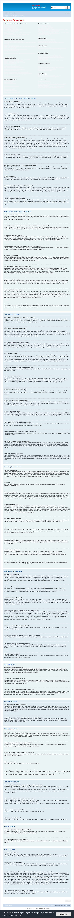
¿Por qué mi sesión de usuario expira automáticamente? (16, 34)
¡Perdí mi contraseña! (8, 33)
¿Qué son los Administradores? (44, 25)
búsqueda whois (58, 874)
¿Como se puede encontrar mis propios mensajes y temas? (51, 60)
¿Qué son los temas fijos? (9, 89)
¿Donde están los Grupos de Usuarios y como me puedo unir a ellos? (53, 29)
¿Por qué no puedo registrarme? (11, 28)
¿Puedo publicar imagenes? (10, 85)
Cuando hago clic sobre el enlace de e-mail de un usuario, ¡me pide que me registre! (19, 54)
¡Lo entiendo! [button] (64, 914)
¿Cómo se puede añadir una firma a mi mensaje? (14, 62)
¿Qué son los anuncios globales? (11, 86)
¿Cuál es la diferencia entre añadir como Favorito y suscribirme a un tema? (53, 65)
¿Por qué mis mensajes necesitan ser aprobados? (15, 74)
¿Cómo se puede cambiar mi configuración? (13, 41)
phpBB (37, 260)
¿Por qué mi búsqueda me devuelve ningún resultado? (49, 56)
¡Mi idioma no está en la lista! (10, 47)
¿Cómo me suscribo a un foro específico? (47, 69)
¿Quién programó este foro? (44, 81)
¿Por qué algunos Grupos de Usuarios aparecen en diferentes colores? (53, 32)
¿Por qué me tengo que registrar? (11, 25)
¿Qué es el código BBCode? (10, 80)
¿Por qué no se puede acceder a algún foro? (13, 67)
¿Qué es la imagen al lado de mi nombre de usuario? (15, 49)
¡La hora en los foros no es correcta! (12, 45)
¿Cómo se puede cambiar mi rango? (12, 52)
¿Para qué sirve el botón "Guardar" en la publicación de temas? (18, 73)
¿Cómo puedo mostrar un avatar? (11, 50)
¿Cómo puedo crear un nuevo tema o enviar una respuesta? (17, 59)
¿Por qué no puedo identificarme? (11, 30)
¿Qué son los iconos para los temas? (12, 92)
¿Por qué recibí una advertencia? (11, 70)
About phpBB (54, 856)
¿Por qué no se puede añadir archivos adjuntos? (14, 69)
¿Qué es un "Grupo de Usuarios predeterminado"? (49, 33)
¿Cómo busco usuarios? (43, 58)
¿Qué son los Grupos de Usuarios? (45, 28)
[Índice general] (17, 6)
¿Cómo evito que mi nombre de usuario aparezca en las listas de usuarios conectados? (20, 43)
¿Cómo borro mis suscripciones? (45, 70)
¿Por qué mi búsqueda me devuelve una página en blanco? (51, 57)
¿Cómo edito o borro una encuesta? (12, 66)
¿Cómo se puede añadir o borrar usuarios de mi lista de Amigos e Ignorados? (52, 49)
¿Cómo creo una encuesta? (10, 63)
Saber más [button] (17, 915)
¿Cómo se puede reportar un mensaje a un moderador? (16, 72)
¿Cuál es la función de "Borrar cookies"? (13, 36)
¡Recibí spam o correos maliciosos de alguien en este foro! (50, 42)
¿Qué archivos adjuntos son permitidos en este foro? (49, 75)
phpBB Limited (62, 854)
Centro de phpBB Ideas (9, 865)
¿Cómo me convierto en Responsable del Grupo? (48, 30)
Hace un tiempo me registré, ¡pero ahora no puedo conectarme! (18, 32)
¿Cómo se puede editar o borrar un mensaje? (14, 60)
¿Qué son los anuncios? (9, 87)
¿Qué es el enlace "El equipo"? (44, 34)
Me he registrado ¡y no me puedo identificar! (13, 29)
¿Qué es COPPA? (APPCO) (10, 26)
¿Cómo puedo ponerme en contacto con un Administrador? (50, 86)
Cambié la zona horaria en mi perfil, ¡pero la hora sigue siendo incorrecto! (20, 46)
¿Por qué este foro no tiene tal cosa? (46, 82)
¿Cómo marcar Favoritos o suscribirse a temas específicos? (51, 67)
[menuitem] (15, 13)
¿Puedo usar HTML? (8, 82)
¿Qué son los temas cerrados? (11, 90)
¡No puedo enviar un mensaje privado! (46, 39)
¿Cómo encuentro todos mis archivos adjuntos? (48, 76)
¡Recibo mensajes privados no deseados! (47, 41)
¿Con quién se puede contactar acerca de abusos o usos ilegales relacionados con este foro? (52, 85)
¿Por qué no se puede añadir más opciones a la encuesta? (17, 65)
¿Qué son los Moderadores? (44, 26)
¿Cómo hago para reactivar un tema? (12, 76)
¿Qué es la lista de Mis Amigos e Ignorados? (47, 47)
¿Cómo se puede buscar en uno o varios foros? (48, 54)
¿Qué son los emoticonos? (10, 83)
